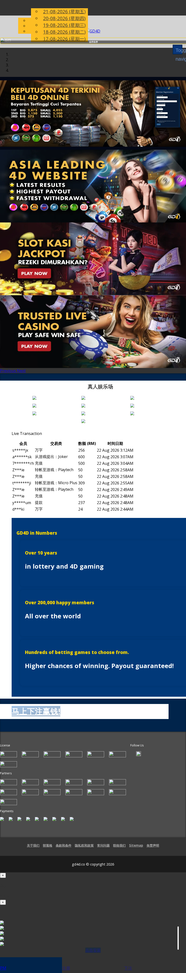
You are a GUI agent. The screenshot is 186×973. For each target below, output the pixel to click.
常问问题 (103, 850)
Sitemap (136, 850)
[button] (8, 375)
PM (3, 968)
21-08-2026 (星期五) (64, 11)
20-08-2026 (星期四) (64, 18)
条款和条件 (63, 850)
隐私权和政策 (84, 850)
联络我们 (119, 850)
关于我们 (33, 850)
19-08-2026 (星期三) (64, 25)
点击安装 (93, 954)
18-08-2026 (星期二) (64, 32)
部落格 (47, 850)
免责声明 (153, 850)
